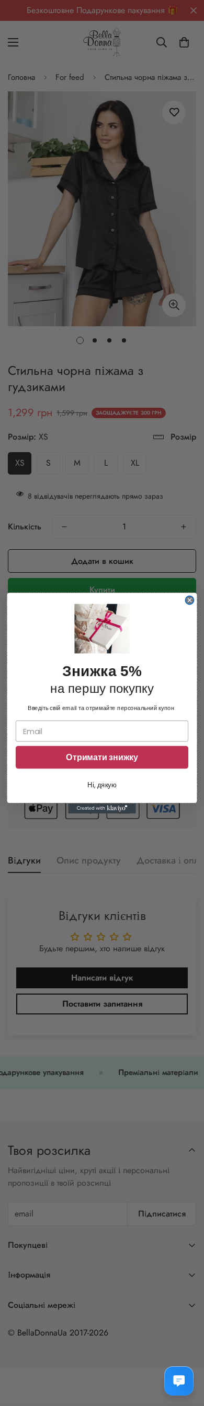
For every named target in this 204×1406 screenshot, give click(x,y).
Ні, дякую (101, 785)
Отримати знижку (102, 757)
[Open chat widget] (179, 1381)
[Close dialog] (189, 600)
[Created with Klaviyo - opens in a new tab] (101, 808)
